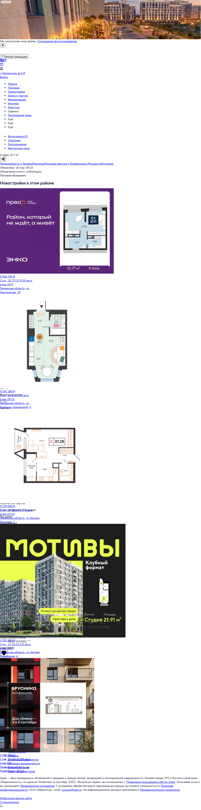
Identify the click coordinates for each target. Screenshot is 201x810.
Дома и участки (18, 95)
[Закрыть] (2, 45)
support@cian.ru (72, 790)
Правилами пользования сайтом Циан (150, 782)
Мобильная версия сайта (16, 798)
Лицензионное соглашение (37, 786)
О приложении (9, 802)
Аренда (12, 84)
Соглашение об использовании (57, 41)
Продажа (14, 87)
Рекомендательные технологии (160, 790)
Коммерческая (17, 99)
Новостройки (16, 91)
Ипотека (13, 103)
